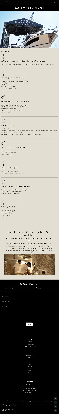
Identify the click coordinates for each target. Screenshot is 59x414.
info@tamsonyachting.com (29, 346)
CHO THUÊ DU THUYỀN (29, 390)
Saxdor (29, 362)
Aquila (29, 364)
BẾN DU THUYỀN (29, 386)
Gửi (29, 324)
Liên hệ (29, 395)
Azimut (29, 357)
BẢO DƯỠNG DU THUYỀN (29, 388)
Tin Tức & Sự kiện (29, 393)
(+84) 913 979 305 (29, 344)
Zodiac (29, 373)
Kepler (29, 370)
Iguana (29, 368)
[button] (57, 2)
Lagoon (29, 360)
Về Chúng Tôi (29, 384)
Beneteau (29, 366)
